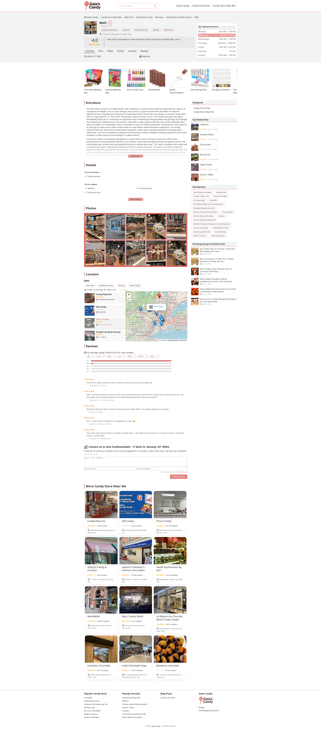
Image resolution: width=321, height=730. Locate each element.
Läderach (209, 126)
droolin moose (220, 232)
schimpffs (213, 200)
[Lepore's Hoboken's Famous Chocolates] (135, 550)
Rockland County (144, 17)
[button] (154, 292)
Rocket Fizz (209, 156)
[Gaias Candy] (92, 5)
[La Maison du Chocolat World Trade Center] (170, 599)
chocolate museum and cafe (204, 208)
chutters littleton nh (201, 196)
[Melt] (91, 29)
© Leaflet (162, 340)
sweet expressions (218, 236)
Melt (196, 17)
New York (128, 17)
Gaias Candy (182, 5)
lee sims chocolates (200, 228)
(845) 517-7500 (94, 56)
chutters (221, 216)
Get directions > (124, 290)
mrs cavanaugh (199, 200)
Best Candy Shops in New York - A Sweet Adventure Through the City (217, 261)
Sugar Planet (209, 166)
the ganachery (227, 212)
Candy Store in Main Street (178, 17)
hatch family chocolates (202, 192)
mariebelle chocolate (221, 228)
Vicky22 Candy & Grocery (156, 306)
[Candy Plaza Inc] (101, 504)
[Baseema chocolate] (170, 649)
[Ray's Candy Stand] (135, 599)
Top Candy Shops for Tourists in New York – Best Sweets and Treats (218, 251)
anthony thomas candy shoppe (205, 212)
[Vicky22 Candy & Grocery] (101, 550)
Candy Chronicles (201, 5)
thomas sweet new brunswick (204, 220)
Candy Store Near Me (224, 5)
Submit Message (179, 477)
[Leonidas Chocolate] (101, 649)
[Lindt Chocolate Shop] (135, 649)
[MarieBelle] (101, 599)
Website (146, 56)
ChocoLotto (208, 146)
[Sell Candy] (135, 504)
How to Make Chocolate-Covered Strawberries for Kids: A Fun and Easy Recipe (215, 281)
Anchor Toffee (209, 177)
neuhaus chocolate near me (95, 704)
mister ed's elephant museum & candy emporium (211, 224)
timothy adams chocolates (203, 216)
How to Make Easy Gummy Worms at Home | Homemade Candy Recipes (218, 291)
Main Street (168, 30)
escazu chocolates (220, 196)
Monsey (159, 17)
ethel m (125, 701)
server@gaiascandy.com (209, 710)
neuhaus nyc (221, 192)
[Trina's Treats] (170, 504)
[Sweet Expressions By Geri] (170, 550)
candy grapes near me (201, 232)
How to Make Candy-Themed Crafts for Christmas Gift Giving (216, 271)
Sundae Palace (209, 136)
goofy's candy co (199, 236)
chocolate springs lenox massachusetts (208, 204)
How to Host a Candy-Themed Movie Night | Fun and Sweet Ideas (218, 301)
